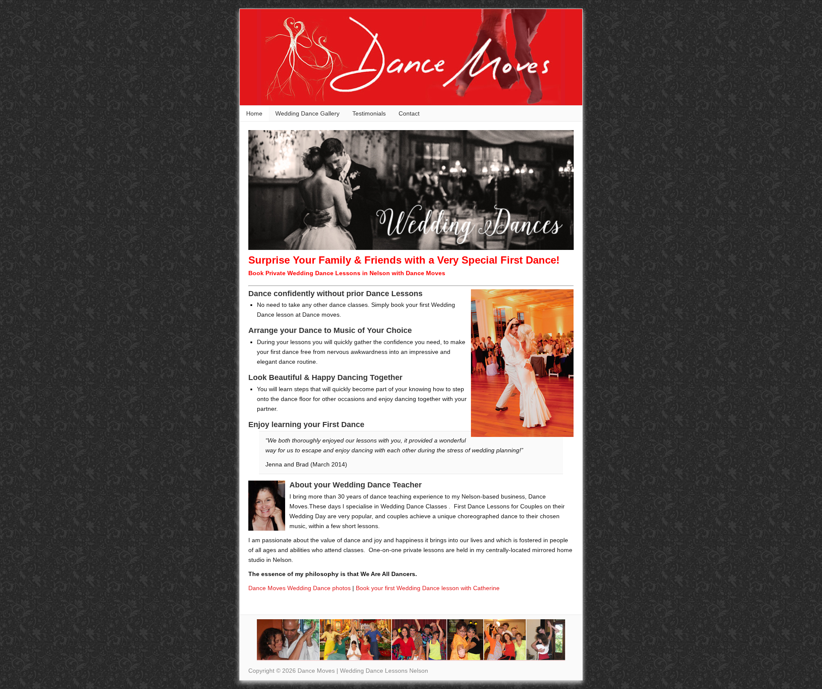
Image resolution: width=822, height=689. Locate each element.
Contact (409, 113)
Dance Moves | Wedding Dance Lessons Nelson (308, 57)
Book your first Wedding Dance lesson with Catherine (428, 588)
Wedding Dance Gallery (307, 113)
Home (254, 113)
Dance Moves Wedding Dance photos (299, 588)
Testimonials (369, 113)
